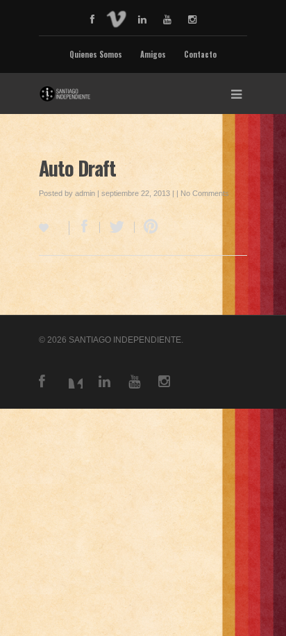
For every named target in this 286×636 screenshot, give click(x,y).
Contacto (200, 54)
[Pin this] (148, 227)
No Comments (204, 193)
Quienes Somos (95, 54)
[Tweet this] (117, 227)
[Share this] (84, 227)
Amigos (153, 54)
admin (85, 193)
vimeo (116, 17)
